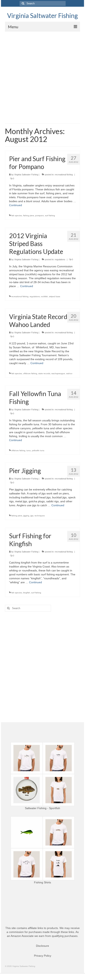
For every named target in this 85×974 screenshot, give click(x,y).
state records (44, 373)
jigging (26, 516)
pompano (39, 215)
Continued (15, 205)
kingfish (26, 593)
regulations (60, 259)
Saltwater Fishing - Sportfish (42, 808)
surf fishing (50, 215)
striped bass (54, 296)
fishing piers (28, 215)
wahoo (69, 373)
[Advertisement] (42, 76)
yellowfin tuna (38, 450)
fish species (16, 215)
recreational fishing (64, 174)
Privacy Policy (42, 955)
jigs (31, 516)
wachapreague (58, 373)
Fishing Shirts (42, 882)
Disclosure (42, 945)
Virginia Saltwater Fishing (42, 15)
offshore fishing (30, 373)
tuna (28, 450)
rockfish (44, 296)
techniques (40, 516)
